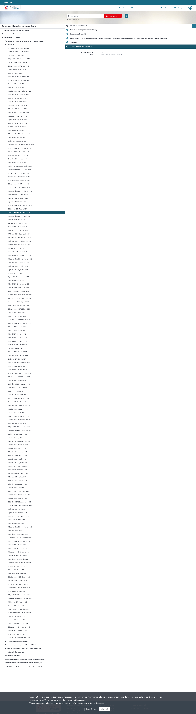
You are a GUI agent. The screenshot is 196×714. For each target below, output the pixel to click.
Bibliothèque (178, 8)
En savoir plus (91, 709)
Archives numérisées (149, 8)
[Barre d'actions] (194, 26)
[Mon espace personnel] (190, 8)
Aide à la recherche (74, 20)
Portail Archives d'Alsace (128, 8)
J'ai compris (105, 709)
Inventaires (165, 8)
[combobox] (113, 16)
